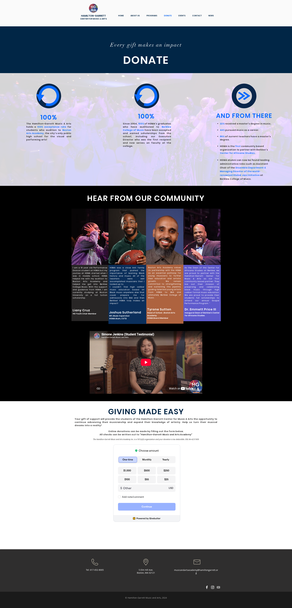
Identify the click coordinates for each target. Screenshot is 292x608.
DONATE (146, 60)
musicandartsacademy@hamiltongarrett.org (196, 571)
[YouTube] (218, 587)
